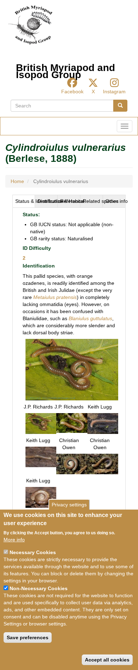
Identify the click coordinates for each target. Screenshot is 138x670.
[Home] (30, 25)
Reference (70, 201)
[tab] (23, 201)
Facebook (72, 91)
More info (14, 539)
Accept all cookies (107, 660)
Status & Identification (25, 201)
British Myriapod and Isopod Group (65, 69)
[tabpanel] (69, 361)
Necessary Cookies (33, 552)
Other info (115, 201)
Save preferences (27, 637)
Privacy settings (69, 504)
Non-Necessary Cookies (39, 588)
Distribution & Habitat (48, 201)
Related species (93, 201)
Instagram (114, 91)
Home (17, 181)
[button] (72, 369)
